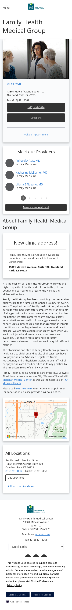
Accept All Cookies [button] (42, 594)
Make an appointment (36, 207)
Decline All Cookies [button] (18, 594)
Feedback (61, 437)
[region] (36, 419)
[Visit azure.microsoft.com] (16, 436)
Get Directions (16, 477)
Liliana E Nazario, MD (29, 184)
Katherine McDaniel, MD (31, 172)
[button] (18, 601)
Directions (36, 117)
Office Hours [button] (14, 83)
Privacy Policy (14, 585)
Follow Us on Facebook (21, 486)
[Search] (61, 6)
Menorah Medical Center (18, 379)
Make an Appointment (36, 134)
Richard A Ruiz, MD (28, 161)
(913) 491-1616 (36, 107)
